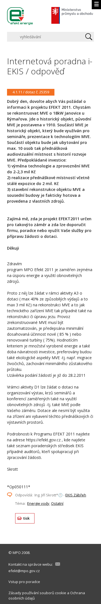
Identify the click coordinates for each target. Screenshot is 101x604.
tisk (26, 518)
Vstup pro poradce (24, 581)
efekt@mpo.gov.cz (24, 570)
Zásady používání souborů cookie (37, 592)
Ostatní (57, 503)
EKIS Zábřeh (75, 495)
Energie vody (38, 503)
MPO (17, 552)
